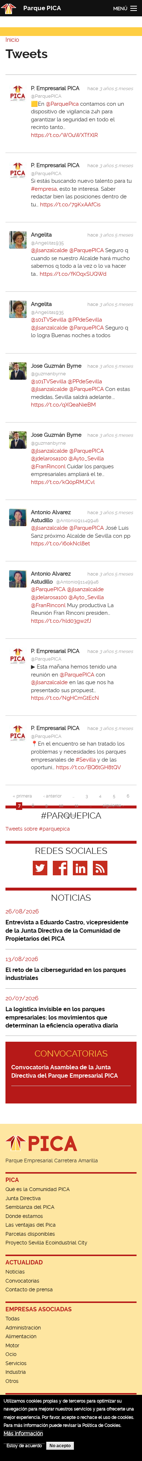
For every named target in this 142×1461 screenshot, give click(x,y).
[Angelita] (18, 239)
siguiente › (113, 805)
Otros (12, 1381)
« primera (22, 796)
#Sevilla (86, 759)
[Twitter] (41, 868)
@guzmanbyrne (48, 373)
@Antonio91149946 (77, 520)
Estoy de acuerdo (24, 1446)
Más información (23, 1433)
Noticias (15, 1272)
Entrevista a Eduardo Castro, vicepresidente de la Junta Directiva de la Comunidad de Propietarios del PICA (67, 930)
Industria (15, 1372)
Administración (23, 1328)
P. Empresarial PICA (55, 88)
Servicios (16, 1363)
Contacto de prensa (29, 1289)
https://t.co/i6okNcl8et (60, 543)
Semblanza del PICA (29, 1207)
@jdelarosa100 (49, 458)
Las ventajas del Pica (30, 1225)
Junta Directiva (23, 1198)
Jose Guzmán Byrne (56, 366)
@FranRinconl (48, 466)
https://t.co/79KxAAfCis (70, 204)
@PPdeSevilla (85, 319)
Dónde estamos (24, 1216)
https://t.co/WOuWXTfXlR (64, 135)
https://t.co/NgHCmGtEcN (65, 698)
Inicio (12, 39)
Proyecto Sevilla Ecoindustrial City (46, 1243)
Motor (12, 1345)
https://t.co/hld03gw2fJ (61, 621)
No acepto (60, 1445)
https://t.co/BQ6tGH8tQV (88, 767)
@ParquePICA (46, 96)
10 (61, 805)
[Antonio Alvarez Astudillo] (18, 517)
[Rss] (101, 868)
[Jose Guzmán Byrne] (18, 370)
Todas (12, 1318)
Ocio (10, 1354)
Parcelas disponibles (30, 1234)
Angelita (41, 234)
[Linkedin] (81, 868)
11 (76, 805)
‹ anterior (52, 796)
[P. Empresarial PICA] (18, 93)
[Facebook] (61, 868)
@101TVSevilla (48, 319)
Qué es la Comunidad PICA (37, 1189)
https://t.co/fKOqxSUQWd (73, 274)
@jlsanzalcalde (49, 250)
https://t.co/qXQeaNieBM (63, 404)
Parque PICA (42, 8)
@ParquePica (62, 104)
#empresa (44, 189)
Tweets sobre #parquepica (37, 829)
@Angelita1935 (47, 243)
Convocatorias (22, 1281)
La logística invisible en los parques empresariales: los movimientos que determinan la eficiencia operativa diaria (61, 1017)
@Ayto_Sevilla (86, 458)
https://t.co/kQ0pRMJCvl (63, 482)
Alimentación (20, 1336)
